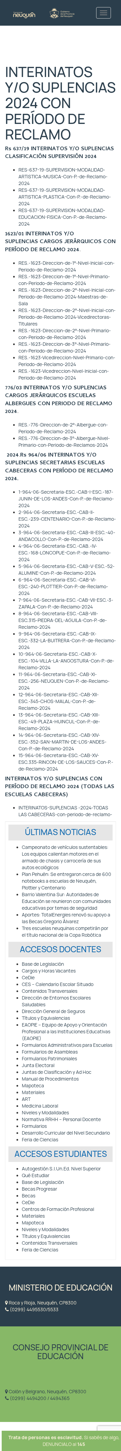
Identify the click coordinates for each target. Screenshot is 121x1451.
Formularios (34, 1126)
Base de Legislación (43, 964)
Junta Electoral (38, 1065)
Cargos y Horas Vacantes (49, 971)
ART (26, 1099)
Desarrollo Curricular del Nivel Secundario (66, 1133)
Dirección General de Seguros (53, 1011)
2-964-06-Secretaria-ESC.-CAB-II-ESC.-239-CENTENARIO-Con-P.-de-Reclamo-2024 (67, 519)
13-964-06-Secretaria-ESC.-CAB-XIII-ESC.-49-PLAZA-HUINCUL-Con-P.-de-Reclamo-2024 (59, 721)
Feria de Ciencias (40, 1140)
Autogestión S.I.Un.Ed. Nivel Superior (61, 1169)
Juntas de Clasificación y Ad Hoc (56, 1072)
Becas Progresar (39, 1189)
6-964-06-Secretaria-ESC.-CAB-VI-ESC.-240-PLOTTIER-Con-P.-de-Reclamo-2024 (63, 586)
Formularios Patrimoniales (49, 1059)
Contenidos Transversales (49, 991)
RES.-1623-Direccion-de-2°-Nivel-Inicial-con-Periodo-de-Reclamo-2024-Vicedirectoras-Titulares (67, 317)
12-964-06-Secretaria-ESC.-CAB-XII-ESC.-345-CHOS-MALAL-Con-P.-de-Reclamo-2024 (58, 701)
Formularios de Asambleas (50, 1052)
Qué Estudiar (35, 1175)
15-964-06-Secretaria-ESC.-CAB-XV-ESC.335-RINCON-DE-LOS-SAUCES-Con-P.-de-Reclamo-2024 (65, 762)
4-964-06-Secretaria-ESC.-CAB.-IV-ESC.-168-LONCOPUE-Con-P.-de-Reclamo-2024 (64, 553)
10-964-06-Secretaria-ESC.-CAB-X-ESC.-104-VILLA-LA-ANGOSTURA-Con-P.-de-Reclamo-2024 (66, 661)
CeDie (28, 978)
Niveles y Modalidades (45, 1113)
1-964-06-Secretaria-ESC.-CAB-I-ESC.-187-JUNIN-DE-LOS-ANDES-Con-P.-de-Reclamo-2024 (66, 499)
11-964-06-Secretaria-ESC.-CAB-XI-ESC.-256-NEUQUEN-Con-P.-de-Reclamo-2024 (64, 681)
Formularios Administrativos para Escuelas (67, 1045)
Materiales (33, 1092)
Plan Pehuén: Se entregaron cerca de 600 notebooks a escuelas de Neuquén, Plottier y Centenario (66, 881)
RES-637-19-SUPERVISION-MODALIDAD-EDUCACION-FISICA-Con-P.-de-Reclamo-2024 (62, 217)
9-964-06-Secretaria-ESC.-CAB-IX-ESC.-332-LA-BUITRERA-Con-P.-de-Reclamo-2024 (67, 640)
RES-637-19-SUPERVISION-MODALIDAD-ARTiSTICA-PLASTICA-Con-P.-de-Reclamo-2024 (64, 197)
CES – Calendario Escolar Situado (57, 984)
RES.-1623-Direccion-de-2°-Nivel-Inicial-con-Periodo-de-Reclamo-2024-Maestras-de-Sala (67, 297)
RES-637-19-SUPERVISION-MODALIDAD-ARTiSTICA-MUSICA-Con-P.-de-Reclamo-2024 (63, 176)
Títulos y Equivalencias (46, 1018)
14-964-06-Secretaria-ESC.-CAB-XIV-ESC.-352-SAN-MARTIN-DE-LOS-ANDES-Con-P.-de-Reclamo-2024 (62, 742)
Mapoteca (33, 1086)
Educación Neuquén (43, 12)
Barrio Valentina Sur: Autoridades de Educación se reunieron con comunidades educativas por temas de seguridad (66, 901)
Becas (28, 1196)
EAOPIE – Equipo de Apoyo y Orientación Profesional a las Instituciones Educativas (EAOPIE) (66, 1031)
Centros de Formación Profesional (58, 1209)
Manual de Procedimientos (50, 1079)
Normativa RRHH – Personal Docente (61, 1119)
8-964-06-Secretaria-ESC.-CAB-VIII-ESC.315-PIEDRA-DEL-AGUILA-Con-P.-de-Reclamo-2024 (62, 620)
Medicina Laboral (40, 1106)
